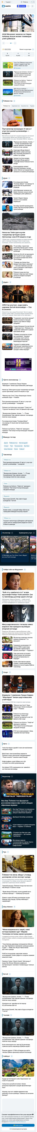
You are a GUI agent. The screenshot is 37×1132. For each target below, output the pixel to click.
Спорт (6, 446)
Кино (16, 449)
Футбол (26, 446)
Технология (18, 446)
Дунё (6, 443)
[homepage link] (6, 6)
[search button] (28, 6)
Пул (11, 446)
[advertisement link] (21, 6)
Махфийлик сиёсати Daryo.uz (17, 1121)
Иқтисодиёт (23, 443)
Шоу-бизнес (8, 449)
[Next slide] (15, 43)
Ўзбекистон (13, 443)
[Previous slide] (3, 43)
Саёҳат (21, 449)
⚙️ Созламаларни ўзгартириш (18, 1129)
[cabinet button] (32, 6)
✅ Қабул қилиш (18, 1125)
